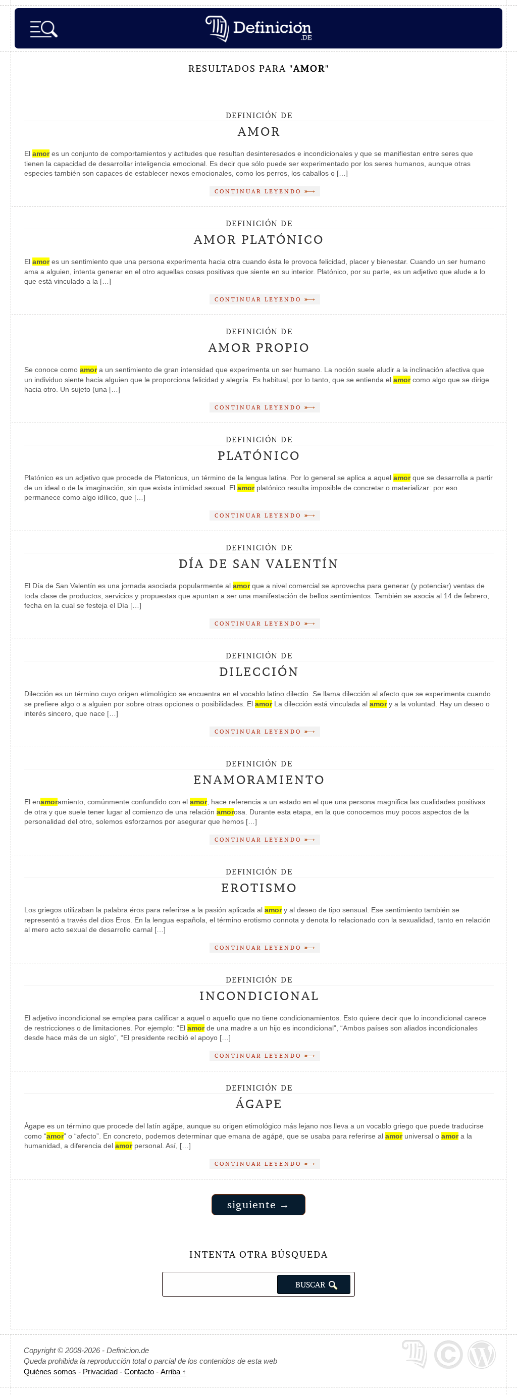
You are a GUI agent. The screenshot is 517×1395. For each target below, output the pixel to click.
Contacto (139, 1371)
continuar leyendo (259, 191)
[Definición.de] (258, 28)
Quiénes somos (50, 1371)
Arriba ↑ (173, 1371)
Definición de (259, 125)
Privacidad (100, 1371)
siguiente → (258, 1204)
